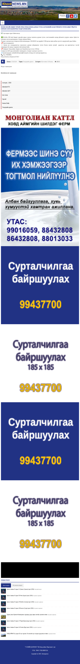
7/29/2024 (14, 62)
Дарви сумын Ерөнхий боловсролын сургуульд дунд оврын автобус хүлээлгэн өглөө (27, 614)
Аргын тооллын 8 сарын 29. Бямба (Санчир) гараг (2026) (20, 602)
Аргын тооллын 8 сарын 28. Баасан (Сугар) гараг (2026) (20, 608)
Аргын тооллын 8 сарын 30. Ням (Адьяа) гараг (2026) (20, 595)
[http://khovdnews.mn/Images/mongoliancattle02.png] (40, 178)
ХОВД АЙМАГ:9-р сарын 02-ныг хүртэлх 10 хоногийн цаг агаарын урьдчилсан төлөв (27, 633)
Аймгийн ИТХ (6, 87)
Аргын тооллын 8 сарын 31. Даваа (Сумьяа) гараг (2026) (20, 589)
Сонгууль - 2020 (6, 83)
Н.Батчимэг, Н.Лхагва (47, 62)
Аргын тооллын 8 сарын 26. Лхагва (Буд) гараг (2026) (19, 627)
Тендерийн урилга (28, 62)
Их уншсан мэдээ (17, 585)
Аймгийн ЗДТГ (6, 91)
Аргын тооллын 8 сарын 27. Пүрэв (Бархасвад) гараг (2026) (21, 621)
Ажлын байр (5, 103)
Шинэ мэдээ (6, 585)
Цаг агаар (5, 95)
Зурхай (4, 99)
